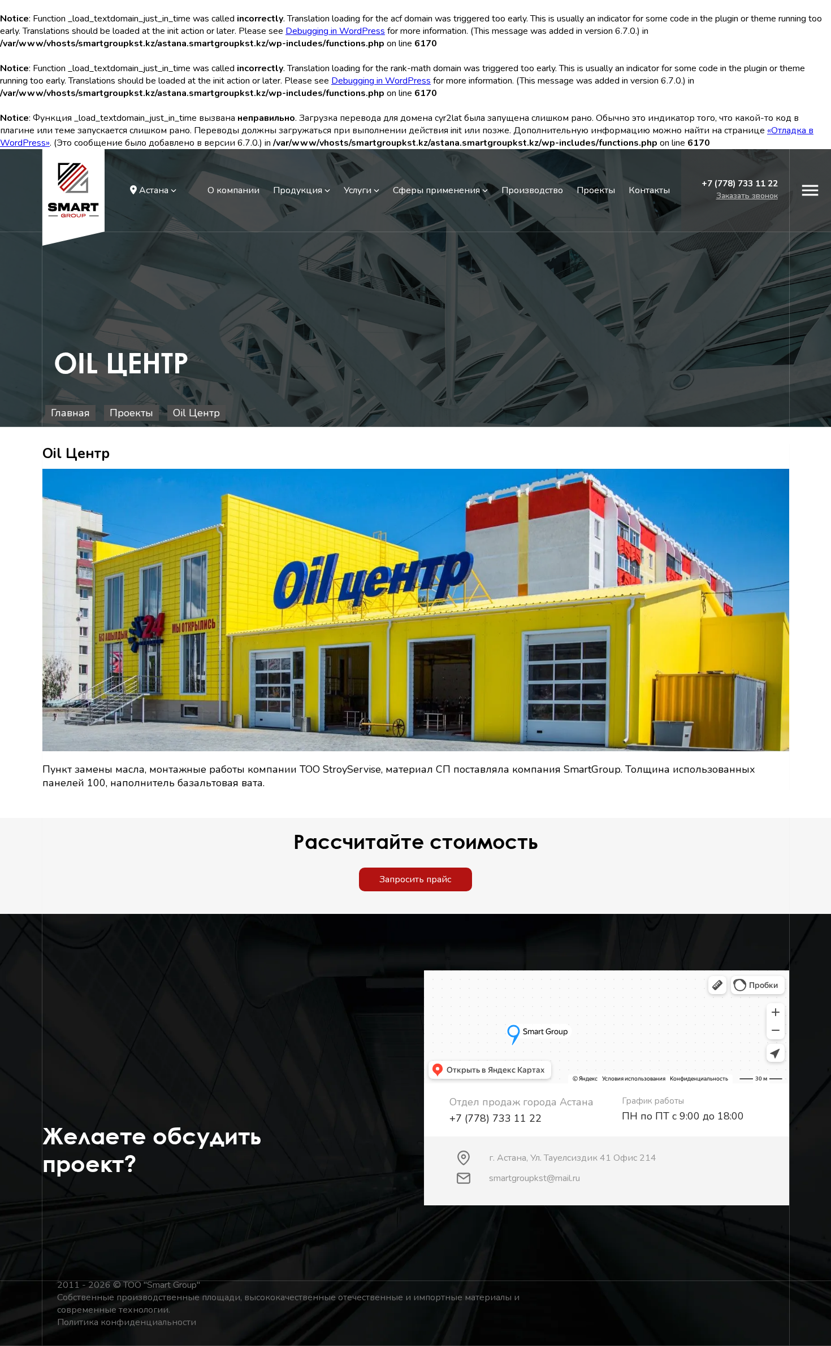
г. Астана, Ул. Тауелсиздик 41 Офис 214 (572, 1158)
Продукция (298, 190)
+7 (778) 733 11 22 (740, 183)
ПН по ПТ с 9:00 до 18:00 (683, 1116)
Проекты (596, 190)
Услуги (359, 190)
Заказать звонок (747, 195)
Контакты (649, 190)
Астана (154, 190)
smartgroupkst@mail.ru (534, 1178)
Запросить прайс (415, 879)
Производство (532, 190)
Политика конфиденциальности (126, 1322)
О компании (233, 190)
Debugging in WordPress (335, 31)
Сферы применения (437, 190)
